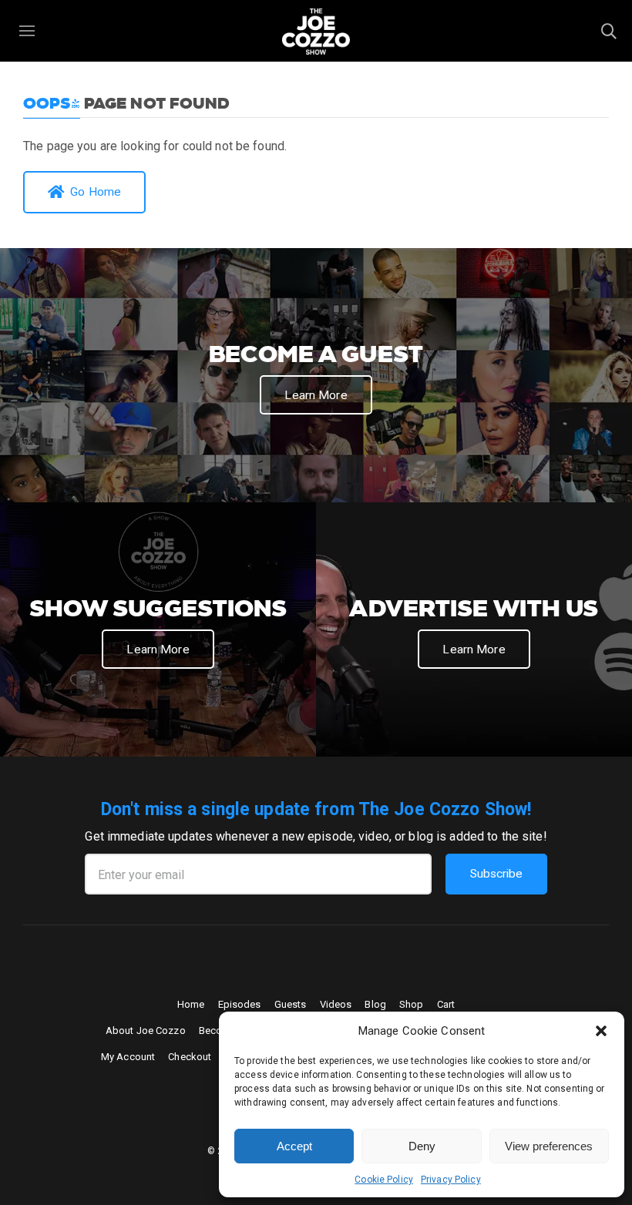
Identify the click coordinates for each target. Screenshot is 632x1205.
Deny (421, 1146)
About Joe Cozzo (146, 1030)
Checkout (189, 1056)
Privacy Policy (451, 1179)
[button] (601, 1031)
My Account (128, 1056)
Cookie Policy (384, 1179)
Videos (336, 1004)
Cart (446, 1004)
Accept (294, 1146)
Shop (411, 1004)
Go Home (95, 192)
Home (191, 1004)
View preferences (549, 1146)
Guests (290, 1004)
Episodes (239, 1004)
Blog (375, 1004)
